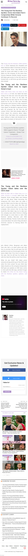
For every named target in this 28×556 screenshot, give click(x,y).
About (7, 546)
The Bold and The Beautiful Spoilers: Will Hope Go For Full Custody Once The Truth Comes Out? (21, 406)
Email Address (7, 386)
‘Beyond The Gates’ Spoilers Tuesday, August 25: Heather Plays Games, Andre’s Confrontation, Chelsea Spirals (14, 492)
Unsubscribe (14, 547)
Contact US (16, 546)
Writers (11, 546)
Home (3, 546)
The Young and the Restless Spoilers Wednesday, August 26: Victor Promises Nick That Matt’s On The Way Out (14, 538)
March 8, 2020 (14, 144)
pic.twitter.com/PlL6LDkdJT (14, 138)
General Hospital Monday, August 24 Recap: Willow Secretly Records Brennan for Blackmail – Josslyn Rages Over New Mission (13, 529)
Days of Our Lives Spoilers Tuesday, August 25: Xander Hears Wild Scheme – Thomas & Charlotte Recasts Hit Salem (14, 524)
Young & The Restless (6, 7)
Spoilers (13, 7)
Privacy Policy (23, 546)
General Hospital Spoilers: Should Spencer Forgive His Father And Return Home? (6, 406)
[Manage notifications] (25, 548)
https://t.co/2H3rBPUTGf (14, 136)
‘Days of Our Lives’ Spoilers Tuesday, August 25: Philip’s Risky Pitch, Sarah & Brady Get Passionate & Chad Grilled (14, 508)
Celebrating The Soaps (8, 481)
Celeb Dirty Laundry (8, 514)
